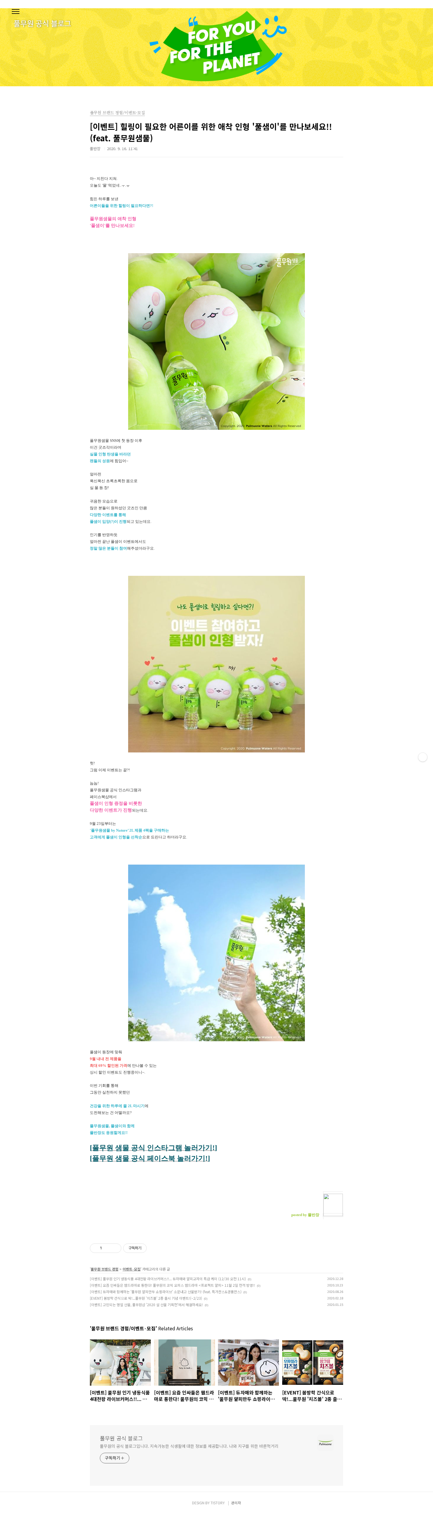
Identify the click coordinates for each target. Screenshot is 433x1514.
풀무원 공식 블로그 (121, 1438)
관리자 (236, 1502)
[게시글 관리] (114, 1248)
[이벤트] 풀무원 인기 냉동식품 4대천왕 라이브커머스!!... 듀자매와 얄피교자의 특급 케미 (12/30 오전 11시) (168, 1278)
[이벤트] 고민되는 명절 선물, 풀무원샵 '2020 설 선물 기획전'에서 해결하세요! (146, 1304)
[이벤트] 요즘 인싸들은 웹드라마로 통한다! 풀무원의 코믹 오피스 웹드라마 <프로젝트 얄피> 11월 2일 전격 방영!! (172, 1285)
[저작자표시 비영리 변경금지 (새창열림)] (155, 1248)
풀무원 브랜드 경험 (104, 1268)
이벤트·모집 (132, 1268)
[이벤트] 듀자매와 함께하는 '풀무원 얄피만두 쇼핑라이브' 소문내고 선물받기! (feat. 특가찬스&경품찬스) (166, 1291)
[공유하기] (107, 1248)
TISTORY (218, 1502)
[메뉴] (16, 12)
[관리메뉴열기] (422, 757)
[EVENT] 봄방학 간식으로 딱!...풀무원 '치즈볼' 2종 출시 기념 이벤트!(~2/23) (146, 1298)
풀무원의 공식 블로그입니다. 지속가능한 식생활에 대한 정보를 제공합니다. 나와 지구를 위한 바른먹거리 (189, 1446)
